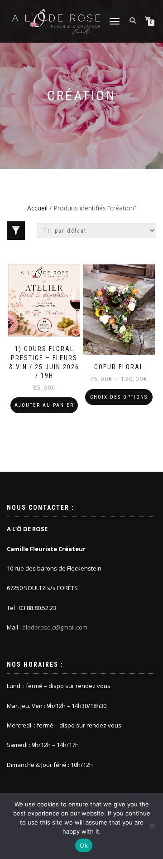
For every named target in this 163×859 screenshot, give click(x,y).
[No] (151, 825)
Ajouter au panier (44, 405)
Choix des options (119, 397)
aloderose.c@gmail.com (54, 627)
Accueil (37, 208)
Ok (84, 845)
